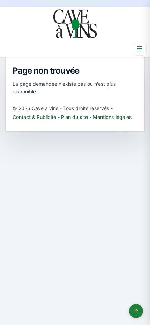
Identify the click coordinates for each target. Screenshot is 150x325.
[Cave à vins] (75, 23)
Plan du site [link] (74, 117)
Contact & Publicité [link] (34, 117)
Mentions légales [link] (112, 117)
